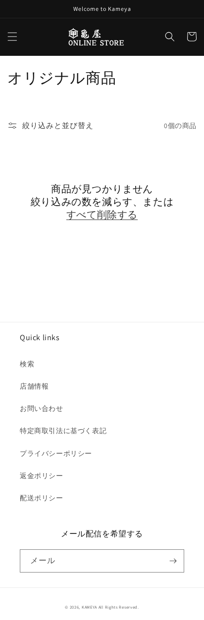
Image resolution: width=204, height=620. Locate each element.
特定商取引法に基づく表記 (63, 430)
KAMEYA (89, 607)
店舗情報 (34, 386)
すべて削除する (102, 214)
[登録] (173, 561)
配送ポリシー (41, 497)
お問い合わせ (41, 408)
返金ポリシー (41, 475)
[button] (12, 36)
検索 (27, 363)
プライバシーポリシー (56, 453)
